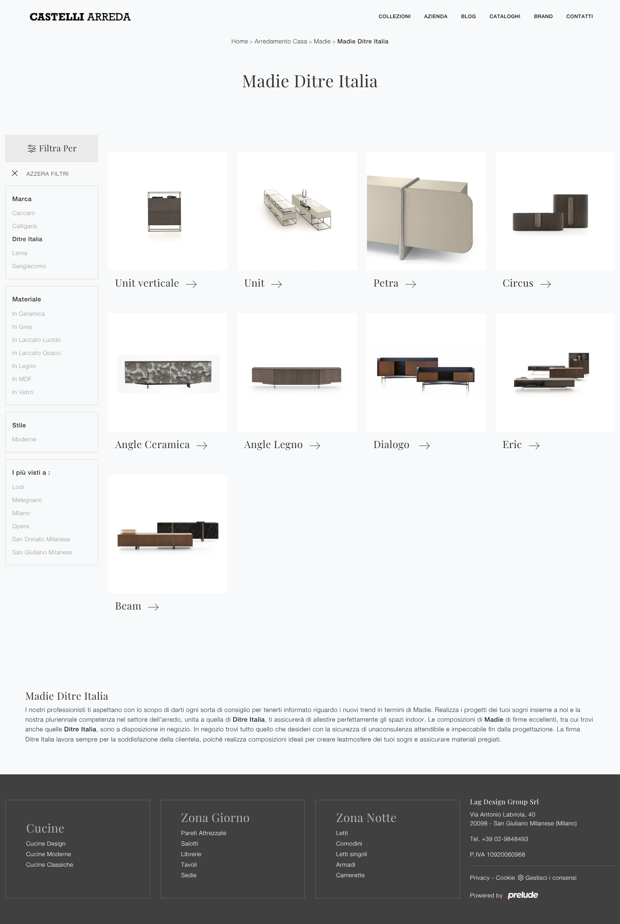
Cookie (505, 877)
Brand (543, 16)
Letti (342, 832)
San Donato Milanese (41, 539)
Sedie (189, 874)
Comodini (349, 843)
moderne (24, 439)
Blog (468, 16)
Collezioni (395, 16)
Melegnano (27, 499)
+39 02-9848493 (505, 838)
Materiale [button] (26, 299)
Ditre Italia (27, 239)
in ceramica (28, 313)
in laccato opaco (36, 352)
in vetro (22, 391)
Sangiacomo (29, 265)
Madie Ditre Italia (363, 41)
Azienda (435, 16)
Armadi (346, 864)
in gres (22, 326)
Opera (20, 525)
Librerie (191, 853)
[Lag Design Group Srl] (196, 16)
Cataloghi (505, 16)
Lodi (18, 486)
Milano (21, 512)
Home (240, 41)
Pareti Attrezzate (203, 832)
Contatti (579, 16)
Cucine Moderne (48, 853)
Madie (322, 41)
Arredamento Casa (281, 41)
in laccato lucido (36, 339)
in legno (24, 365)
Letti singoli (351, 853)
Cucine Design (46, 843)
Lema (19, 252)
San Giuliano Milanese (42, 552)
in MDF (22, 378)
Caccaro (23, 212)
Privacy (480, 877)
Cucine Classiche (49, 864)
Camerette (350, 874)
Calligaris (24, 225)
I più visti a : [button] (31, 472)
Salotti (190, 843)
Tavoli (189, 864)
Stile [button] (19, 425)
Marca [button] (22, 199)
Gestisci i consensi (551, 877)
